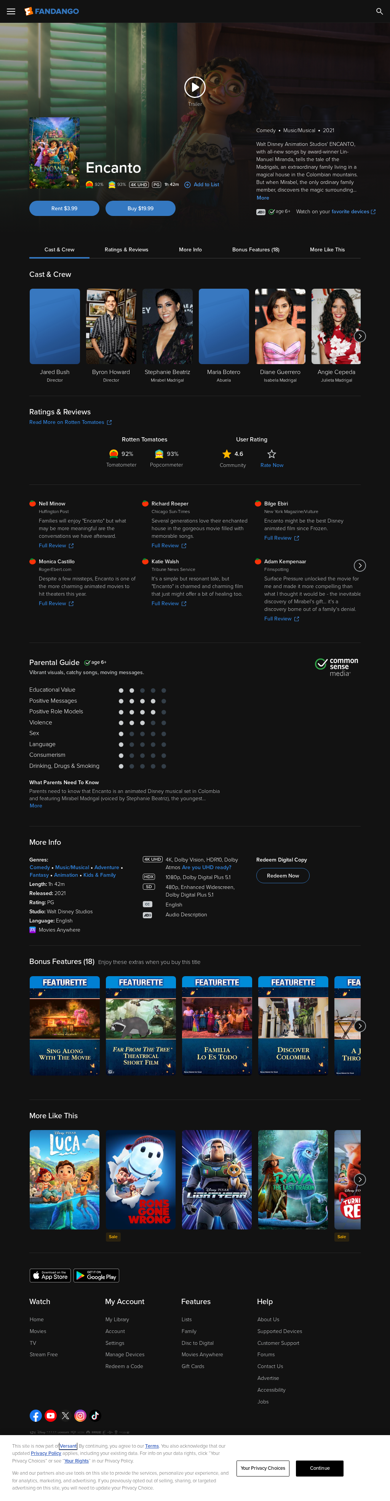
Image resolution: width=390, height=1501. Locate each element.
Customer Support (278, 1343)
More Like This (327, 249)
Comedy (40, 867)
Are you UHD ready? (206, 867)
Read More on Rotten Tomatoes (66, 422)
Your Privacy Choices (263, 1468)
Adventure (106, 867)
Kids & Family (99, 875)
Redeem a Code (124, 1366)
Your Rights (76, 1461)
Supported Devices (279, 1331)
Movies (38, 1331)
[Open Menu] (11, 11)
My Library (117, 1319)
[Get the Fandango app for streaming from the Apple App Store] (50, 1275)
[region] (195, 1468)
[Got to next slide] (360, 336)
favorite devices (350, 211)
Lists (187, 1319)
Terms (152, 1446)
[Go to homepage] (52, 11)
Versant (68, 1446)
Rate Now (272, 465)
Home (37, 1319)
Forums (266, 1354)
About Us (268, 1319)
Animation (66, 875)
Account (115, 1331)
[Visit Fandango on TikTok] (95, 1415)
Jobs (263, 1402)
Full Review (52, 545)
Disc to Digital (198, 1343)
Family (189, 1331)
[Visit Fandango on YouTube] (50, 1415)
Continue (320, 1468)
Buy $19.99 (140, 208)
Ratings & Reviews (127, 249)
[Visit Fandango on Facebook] (35, 1415)
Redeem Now (283, 876)
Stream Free (44, 1354)
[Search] (380, 11)
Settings (114, 1343)
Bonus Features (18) (256, 249)
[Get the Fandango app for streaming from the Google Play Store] (96, 1275)
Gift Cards (193, 1366)
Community (233, 465)
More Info (190, 249)
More (263, 198)
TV (33, 1343)
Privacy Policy (46, 1453)
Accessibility (271, 1390)
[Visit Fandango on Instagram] (80, 1415)
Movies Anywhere (202, 1354)
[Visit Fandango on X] (65, 1415)
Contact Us (270, 1366)
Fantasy (39, 875)
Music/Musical (72, 867)
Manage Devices (124, 1354)
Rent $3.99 (64, 208)
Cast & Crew (59, 249)
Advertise (268, 1378)
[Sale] (140, 1180)
